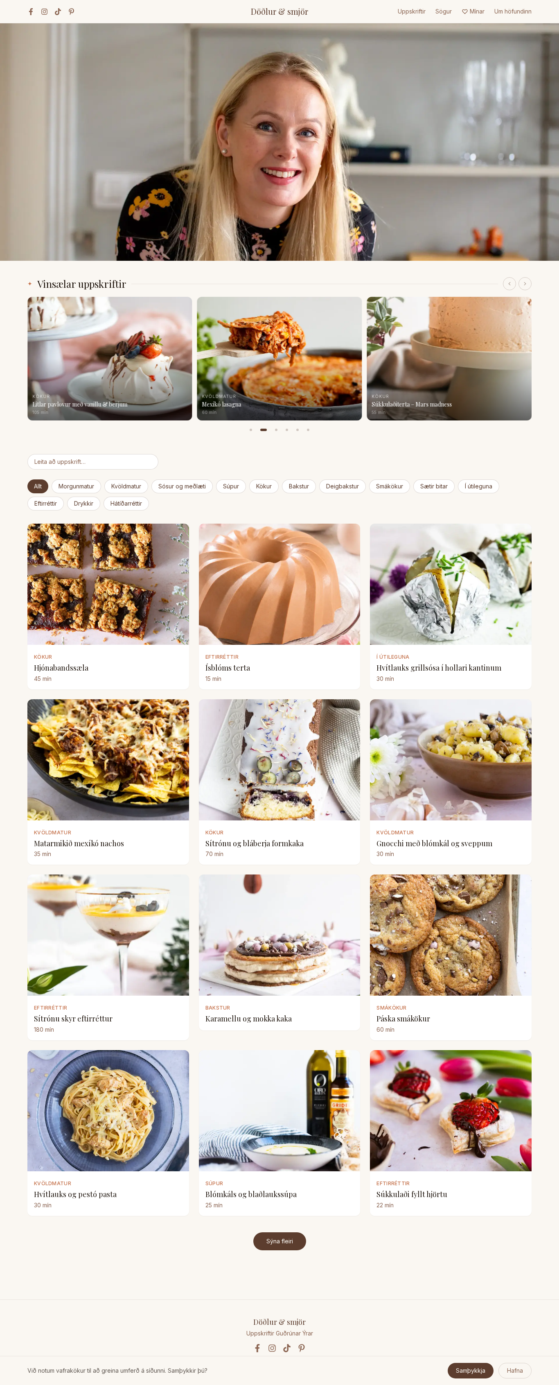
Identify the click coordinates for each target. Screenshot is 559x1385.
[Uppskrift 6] (308, 429)
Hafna (515, 1370)
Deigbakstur (342, 486)
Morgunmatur (76, 486)
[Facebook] (30, 11)
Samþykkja (470, 1370)
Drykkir (83, 503)
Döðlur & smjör (279, 11)
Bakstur (299, 486)
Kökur (264, 486)
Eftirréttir (45, 503)
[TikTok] (57, 11)
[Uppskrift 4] (286, 429)
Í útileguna (478, 486)
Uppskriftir (412, 11)
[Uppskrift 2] (263, 429)
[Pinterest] (71, 11)
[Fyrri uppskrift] (509, 283)
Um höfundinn (513, 11)
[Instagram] (44, 11)
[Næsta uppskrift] (525, 283)
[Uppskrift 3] (276, 429)
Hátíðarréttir (126, 503)
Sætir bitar (434, 486)
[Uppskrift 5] (297, 429)
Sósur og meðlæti (182, 486)
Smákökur (389, 486)
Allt (38, 486)
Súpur (231, 486)
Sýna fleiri (279, 1241)
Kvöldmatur (126, 486)
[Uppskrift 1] (250, 429)
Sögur (443, 11)
